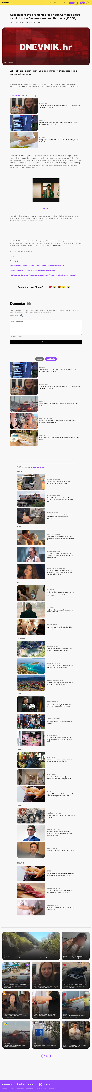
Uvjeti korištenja (30, 1088)
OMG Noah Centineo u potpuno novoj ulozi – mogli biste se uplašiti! (32, 270)
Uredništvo (5, 1088)
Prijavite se (46, 342)
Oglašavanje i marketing (17, 1088)
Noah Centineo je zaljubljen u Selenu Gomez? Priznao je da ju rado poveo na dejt (37, 265)
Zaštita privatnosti (42, 1088)
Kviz (55, 3)
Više (46, 1056)
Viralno (46, 3)
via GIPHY (46, 208)
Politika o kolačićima (54, 1088)
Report (60, 3)
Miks (51, 3)
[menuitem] (88, 3)
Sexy (65, 3)
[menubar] (88, 3)
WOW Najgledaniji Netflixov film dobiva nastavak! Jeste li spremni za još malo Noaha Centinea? (43, 275)
